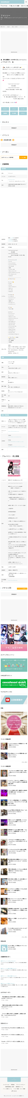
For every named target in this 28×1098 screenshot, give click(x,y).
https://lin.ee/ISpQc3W (12, 580)
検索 (4, 5)
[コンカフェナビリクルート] (14, 687)
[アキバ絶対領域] (14, 637)
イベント (14, 108)
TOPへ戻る (14, 1080)
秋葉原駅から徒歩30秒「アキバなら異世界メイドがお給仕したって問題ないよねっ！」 (17, 910)
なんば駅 (12, 237)
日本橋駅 (10, 239)
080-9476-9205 (11, 179)
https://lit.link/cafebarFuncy (13, 431)
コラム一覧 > (24, 762)
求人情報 (14, 113)
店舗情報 (5, 113)
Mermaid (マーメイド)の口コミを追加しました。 (13, 1034)
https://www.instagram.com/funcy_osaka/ (16, 446)
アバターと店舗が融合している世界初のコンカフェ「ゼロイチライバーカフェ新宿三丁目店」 (17, 802)
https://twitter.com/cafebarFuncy (14, 436)
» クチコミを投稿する (22, 588)
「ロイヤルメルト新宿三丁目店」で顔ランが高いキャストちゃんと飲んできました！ (17, 772)
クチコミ (23, 113)
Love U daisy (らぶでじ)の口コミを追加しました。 (13, 1027)
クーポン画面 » (23, 157)
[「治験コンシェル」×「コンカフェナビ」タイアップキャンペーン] (14, 671)
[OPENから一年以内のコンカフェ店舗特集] (14, 735)
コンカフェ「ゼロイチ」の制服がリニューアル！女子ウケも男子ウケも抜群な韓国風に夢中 (17, 782)
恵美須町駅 (10, 241)
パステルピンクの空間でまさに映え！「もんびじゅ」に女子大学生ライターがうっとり (17, 841)
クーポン (23, 108)
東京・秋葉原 (5, 1000)
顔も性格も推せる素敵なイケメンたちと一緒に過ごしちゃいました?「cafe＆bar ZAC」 (17, 861)
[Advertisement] (14, 41)
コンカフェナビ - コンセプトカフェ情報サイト (14, 1095)
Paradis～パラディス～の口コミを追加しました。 (13, 1041)
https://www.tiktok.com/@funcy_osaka (15, 441)
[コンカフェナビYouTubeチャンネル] (14, 704)
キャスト (5, 108)
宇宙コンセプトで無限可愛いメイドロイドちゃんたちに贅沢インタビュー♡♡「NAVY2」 (17, 821)
